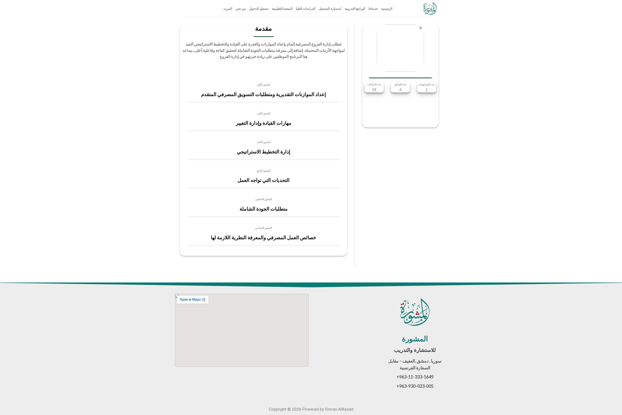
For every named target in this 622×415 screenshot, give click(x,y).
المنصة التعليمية (282, 8)
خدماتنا (373, 8)
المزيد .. (227, 8)
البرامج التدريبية (355, 8)
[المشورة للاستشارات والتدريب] (419, 8)
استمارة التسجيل (330, 8)
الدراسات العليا (305, 8)
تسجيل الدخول (258, 8)
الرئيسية (386, 8)
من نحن (241, 8)
